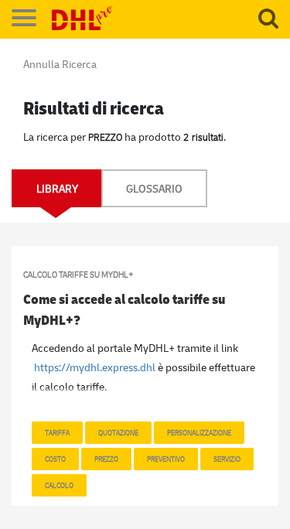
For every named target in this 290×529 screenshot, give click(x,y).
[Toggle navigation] (24, 17)
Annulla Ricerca (60, 63)
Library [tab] (57, 188)
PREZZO (106, 458)
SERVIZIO (227, 458)
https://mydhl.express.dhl (94, 367)
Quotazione (118, 432)
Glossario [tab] (154, 188)
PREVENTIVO (166, 458)
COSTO (55, 458)
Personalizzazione (199, 432)
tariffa (57, 432)
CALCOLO (59, 485)
